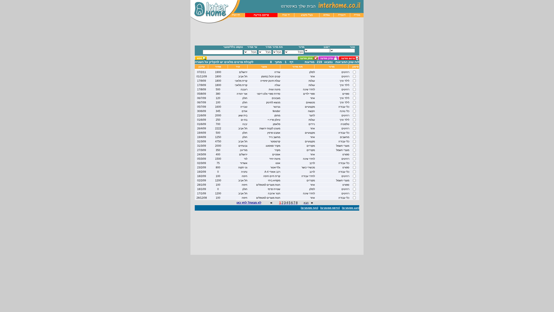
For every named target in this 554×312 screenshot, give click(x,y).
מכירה (357, 14)
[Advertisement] (270, 34)
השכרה (342, 14)
